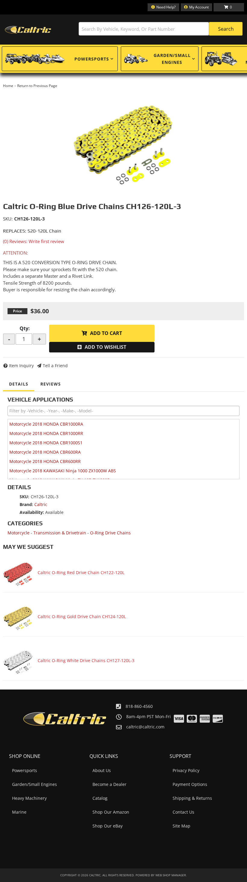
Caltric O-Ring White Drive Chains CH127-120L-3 (86, 660)
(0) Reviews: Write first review (33, 241)
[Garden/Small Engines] (136, 58)
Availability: (32, 512)
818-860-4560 (139, 706)
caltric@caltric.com (145, 727)
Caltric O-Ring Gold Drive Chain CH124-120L (82, 616)
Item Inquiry (21, 365)
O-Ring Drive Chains (110, 533)
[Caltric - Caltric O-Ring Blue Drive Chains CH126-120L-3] (123, 140)
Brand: (26, 504)
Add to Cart (106, 333)
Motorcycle (19, 533)
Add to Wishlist (105, 347)
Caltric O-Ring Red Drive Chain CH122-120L (81, 572)
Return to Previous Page (37, 85)
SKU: (8, 219)
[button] (160, 29)
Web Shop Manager (170, 875)
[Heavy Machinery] (221, 58)
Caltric (40, 504)
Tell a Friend (55, 365)
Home (8, 85)
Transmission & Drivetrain (59, 533)
